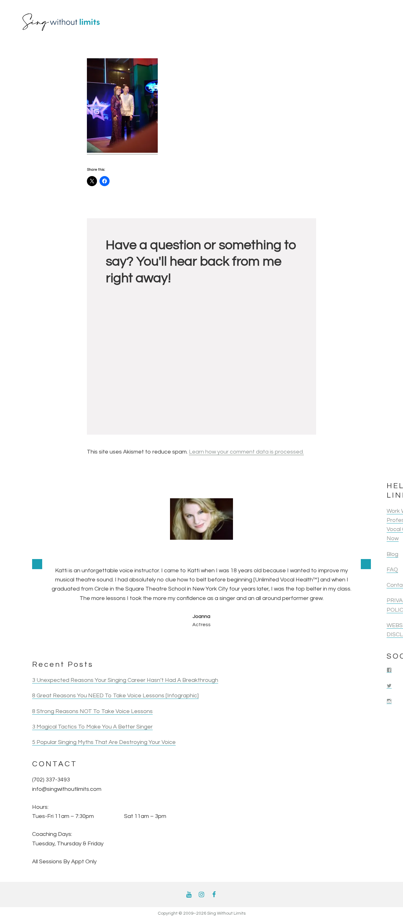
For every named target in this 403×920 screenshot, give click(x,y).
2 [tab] (97, 642)
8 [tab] (180, 642)
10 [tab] (208, 642)
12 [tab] (236, 642)
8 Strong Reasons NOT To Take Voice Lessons (92, 711)
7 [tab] (167, 642)
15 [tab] (277, 642)
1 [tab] (84, 642)
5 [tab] (139, 642)
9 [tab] (194, 642)
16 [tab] (291, 642)
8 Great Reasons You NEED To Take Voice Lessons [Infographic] (115, 696)
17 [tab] (305, 642)
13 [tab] (250, 642)
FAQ (392, 570)
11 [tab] (222, 642)
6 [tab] (153, 642)
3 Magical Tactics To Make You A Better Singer (92, 727)
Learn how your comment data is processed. (246, 452)
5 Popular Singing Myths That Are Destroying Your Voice (104, 742)
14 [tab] (264, 642)
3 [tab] (111, 642)
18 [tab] (319, 642)
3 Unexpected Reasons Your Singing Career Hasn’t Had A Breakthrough (125, 680)
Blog (392, 554)
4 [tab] (125, 642)
